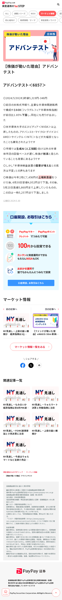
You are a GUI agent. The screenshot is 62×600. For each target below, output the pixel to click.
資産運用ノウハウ (48, 20)
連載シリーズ (19, 13)
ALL (7, 13)
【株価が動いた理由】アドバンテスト (18, 475)
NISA (33, 13)
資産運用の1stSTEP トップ (13, 472)
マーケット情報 (47, 13)
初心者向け (10, 20)
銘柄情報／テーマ (27, 20)
